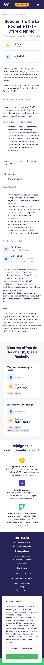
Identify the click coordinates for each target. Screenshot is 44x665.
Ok (22, 656)
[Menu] (37, 4)
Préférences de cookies (22, 649)
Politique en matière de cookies (25, 631)
